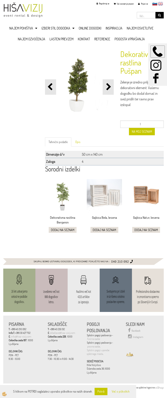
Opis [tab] (77, 142)
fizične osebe (93, 339)
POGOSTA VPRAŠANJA (130, 39)
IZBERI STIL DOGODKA (56, 28)
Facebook (136, 330)
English (160, 3)
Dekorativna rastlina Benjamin (62, 219)
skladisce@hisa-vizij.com (62, 332)
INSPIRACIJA (114, 28)
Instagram (138, 337)
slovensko (154, 3)
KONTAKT (84, 39)
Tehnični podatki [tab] (58, 142)
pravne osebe (93, 346)
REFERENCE (102, 39)
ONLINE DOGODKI (90, 28)
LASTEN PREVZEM (61, 39)
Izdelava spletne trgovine (142, 387)
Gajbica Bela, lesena (104, 217)
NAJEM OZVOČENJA (31, 39)
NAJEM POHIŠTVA (21, 28)
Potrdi (101, 391)
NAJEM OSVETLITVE (140, 28)
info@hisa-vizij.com (21, 336)
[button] (108, 87)
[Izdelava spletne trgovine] (159, 387)
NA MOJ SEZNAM (142, 131)
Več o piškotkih (121, 391)
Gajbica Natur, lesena (146, 217)
